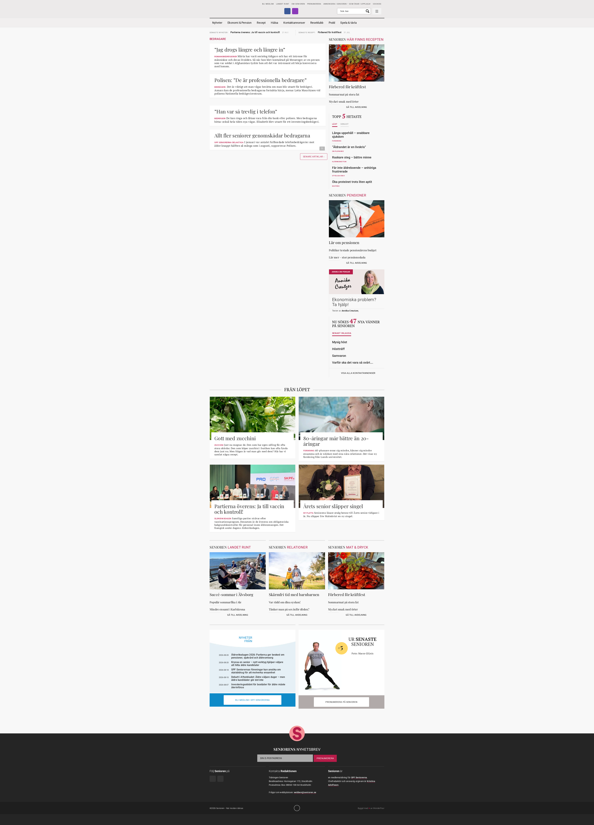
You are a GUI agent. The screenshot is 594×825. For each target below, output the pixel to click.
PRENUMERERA (314, 4)
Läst (335, 124)
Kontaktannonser (294, 22)
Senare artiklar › (313, 156)
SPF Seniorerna (359, 777)
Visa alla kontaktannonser (358, 373)
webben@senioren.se (305, 792)
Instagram (295, 11)
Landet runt (282, 4)
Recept (261, 22)
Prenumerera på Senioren (341, 702)
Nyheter (217, 22)
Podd (332, 22)
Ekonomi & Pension (240, 22)
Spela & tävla (348, 22)
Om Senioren (298, 4)
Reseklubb (316, 22)
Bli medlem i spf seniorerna (252, 700)
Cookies (377, 4)
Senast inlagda (341, 333)
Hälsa (274, 22)
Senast (344, 124)
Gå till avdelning (356, 107)
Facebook (287, 11)
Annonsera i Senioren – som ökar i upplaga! (347, 4)
